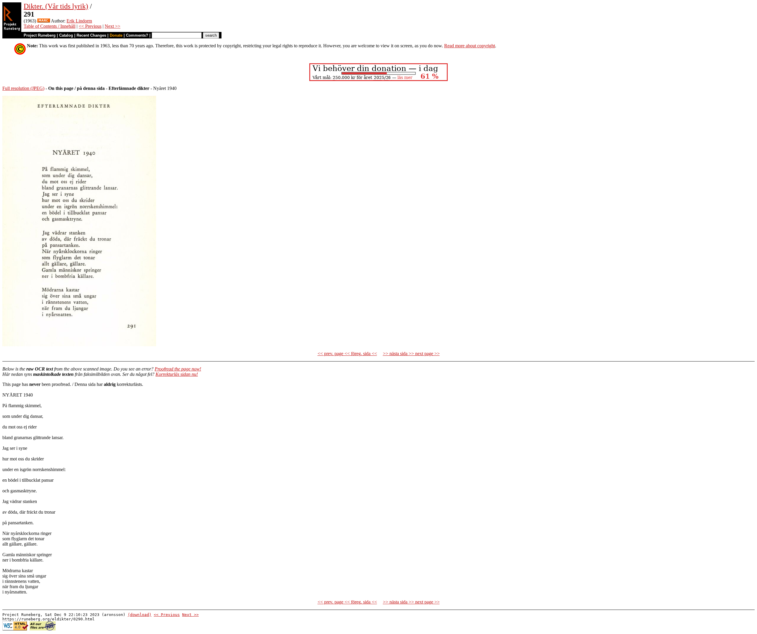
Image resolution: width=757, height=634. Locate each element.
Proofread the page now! (178, 368)
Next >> (112, 26)
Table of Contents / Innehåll (49, 26)
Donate (116, 35)
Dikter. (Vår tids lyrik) (56, 6)
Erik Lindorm (79, 20)
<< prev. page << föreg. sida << (347, 353)
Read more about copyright (469, 45)
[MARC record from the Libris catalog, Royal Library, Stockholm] (43, 20)
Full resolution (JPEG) (23, 88)
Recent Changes (91, 35)
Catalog (66, 35)
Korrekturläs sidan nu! (177, 374)
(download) (139, 614)
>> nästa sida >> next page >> (411, 353)
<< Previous (90, 26)
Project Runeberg (40, 35)
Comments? (137, 35)
